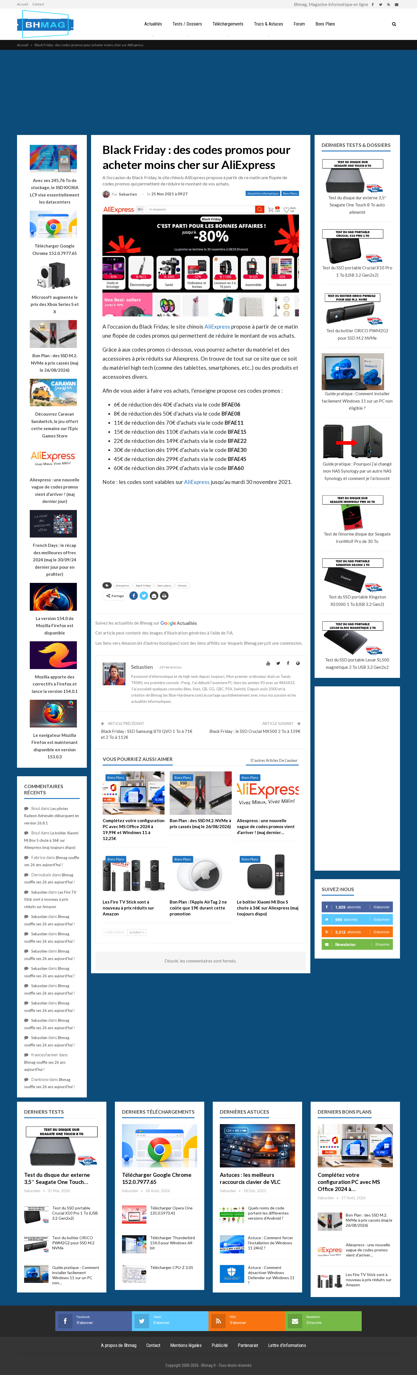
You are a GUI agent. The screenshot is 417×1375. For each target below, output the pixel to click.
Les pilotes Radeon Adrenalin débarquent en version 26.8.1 (51, 815)
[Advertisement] (208, 92)
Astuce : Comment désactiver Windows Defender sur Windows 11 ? (271, 1275)
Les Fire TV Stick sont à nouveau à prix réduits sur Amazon (50, 899)
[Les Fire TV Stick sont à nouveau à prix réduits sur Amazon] (134, 874)
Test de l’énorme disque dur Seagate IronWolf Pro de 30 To (357, 537)
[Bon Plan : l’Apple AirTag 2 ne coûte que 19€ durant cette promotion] (200, 874)
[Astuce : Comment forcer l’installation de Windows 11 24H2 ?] (232, 1244)
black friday (143, 585)
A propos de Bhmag (118, 1345)
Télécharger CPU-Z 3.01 (171, 1267)
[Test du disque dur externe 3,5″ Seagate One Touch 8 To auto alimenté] (61, 1146)
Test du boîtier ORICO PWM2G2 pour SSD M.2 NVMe (357, 334)
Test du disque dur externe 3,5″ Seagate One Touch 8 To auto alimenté (357, 205)
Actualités (153, 24)
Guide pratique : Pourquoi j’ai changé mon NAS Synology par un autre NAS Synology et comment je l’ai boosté (357, 471)
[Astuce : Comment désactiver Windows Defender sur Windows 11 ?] (232, 1274)
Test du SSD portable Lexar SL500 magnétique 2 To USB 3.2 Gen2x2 (357, 663)
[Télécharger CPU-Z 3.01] (134, 1274)
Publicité (220, 1345)
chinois (182, 585)
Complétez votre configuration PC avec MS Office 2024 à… (349, 1181)
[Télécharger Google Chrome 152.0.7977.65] (159, 1146)
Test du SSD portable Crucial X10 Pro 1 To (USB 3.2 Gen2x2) (357, 271)
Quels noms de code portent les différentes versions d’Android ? (268, 1212)
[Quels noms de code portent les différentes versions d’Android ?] (232, 1214)
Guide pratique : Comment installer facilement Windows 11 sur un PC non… (75, 1275)
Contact (38, 4)
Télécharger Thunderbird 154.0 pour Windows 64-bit (172, 1242)
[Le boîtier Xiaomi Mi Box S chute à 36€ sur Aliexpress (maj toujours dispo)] (268, 874)
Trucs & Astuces (268, 24)
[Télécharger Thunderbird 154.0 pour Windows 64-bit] (134, 1244)
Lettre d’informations (287, 1345)
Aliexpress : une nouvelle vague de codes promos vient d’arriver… (368, 1249)
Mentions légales (186, 1345)
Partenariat (248, 1345)
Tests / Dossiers (187, 24)
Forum (299, 24)
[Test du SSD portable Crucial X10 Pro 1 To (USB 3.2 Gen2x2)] (36, 1214)
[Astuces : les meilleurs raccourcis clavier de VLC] (257, 1146)
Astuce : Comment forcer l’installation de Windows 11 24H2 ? (270, 1242)
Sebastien (39, 892)
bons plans (164, 585)
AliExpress (217, 326)
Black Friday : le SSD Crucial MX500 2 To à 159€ (254, 731)
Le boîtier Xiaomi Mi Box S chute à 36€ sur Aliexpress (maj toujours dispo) (51, 840)
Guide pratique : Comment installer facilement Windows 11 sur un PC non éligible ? (357, 401)
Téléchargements (227, 24)
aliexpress (122, 585)
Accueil (22, 4)
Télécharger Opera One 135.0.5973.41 (171, 1210)
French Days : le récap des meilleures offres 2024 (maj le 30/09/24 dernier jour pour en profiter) (54, 560)
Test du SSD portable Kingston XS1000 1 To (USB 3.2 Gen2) (357, 600)
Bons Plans (325, 24)
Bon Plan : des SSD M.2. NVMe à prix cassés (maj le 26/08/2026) (369, 1220)
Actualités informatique (263, 193)
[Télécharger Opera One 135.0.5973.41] (134, 1214)
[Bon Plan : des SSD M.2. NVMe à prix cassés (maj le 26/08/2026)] (200, 793)
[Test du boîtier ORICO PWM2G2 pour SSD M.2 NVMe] (36, 1244)
